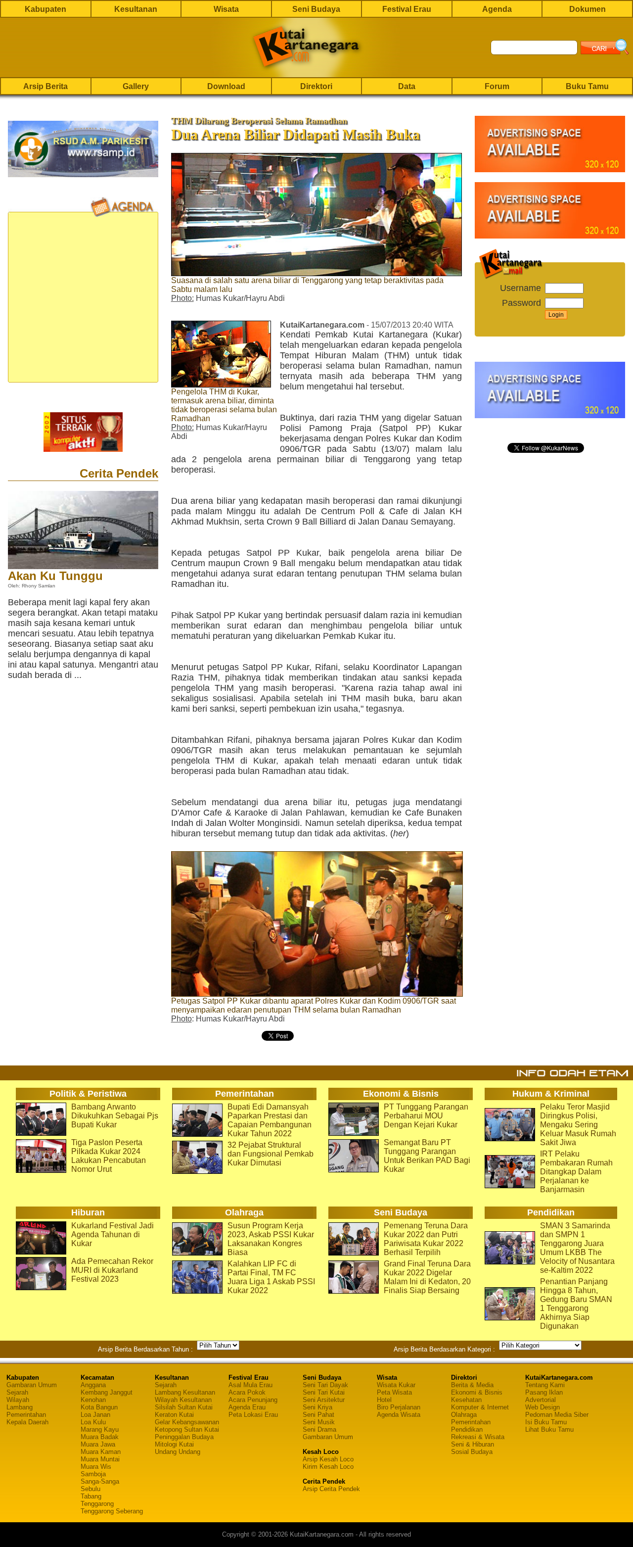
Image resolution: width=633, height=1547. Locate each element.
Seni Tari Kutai (324, 1392)
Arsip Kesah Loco (328, 1459)
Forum (497, 86)
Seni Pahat (318, 1414)
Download (226, 86)
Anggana (93, 1385)
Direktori (316, 86)
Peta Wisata (394, 1392)
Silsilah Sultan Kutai (184, 1407)
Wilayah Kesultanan (183, 1399)
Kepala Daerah (27, 1422)
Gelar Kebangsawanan (187, 1422)
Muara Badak (100, 1437)
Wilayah (17, 1399)
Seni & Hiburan (472, 1444)
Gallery (136, 86)
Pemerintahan (26, 1414)
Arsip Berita (45, 86)
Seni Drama (319, 1429)
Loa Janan (95, 1414)
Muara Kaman (101, 1451)
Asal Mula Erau (250, 1385)
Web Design (542, 1407)
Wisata (226, 9)
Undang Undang (177, 1451)
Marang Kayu (100, 1429)
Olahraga (464, 1414)
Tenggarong (97, 1503)
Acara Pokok (247, 1392)
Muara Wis (96, 1466)
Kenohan (93, 1399)
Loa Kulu (93, 1422)
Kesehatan (466, 1399)
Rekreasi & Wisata (477, 1437)
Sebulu (90, 1489)
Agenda (497, 9)
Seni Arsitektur (324, 1399)
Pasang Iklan (544, 1392)
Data (406, 86)
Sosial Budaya (472, 1451)
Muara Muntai (100, 1459)
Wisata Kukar (396, 1385)
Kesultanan (135, 9)
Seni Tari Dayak (325, 1385)
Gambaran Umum (31, 1385)
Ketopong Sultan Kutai (187, 1429)
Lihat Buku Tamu (549, 1429)
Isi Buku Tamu (546, 1422)
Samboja (93, 1474)
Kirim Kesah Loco (328, 1466)
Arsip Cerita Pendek (331, 1489)
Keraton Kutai (174, 1414)
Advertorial (540, 1399)
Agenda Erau (247, 1407)
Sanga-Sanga (100, 1481)
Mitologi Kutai (174, 1444)
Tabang (91, 1496)
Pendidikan (467, 1429)
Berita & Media (472, 1385)
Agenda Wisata (398, 1414)
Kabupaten (45, 9)
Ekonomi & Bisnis (476, 1392)
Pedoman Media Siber (556, 1414)
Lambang (19, 1407)
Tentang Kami (545, 1385)
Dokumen (587, 9)
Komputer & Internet (480, 1407)
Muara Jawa (98, 1444)
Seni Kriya (317, 1407)
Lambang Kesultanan (185, 1392)
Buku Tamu (587, 86)
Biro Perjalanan (398, 1407)
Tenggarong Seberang (112, 1511)
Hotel (384, 1399)
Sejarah (17, 1392)
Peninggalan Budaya (184, 1437)
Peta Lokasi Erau (253, 1414)
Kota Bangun (99, 1407)
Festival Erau (406, 9)
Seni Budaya (316, 9)
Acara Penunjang (252, 1399)
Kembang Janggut (107, 1392)
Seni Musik (319, 1422)
